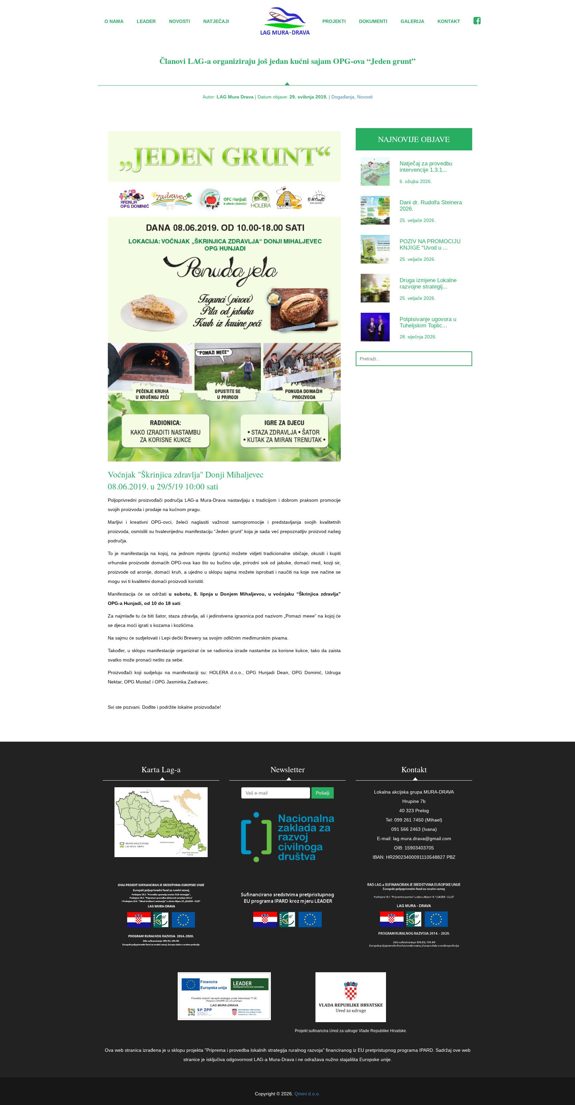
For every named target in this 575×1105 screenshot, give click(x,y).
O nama (113, 21)
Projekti (334, 21)
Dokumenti (373, 21)
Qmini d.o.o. (307, 1093)
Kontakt (449, 21)
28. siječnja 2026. (418, 336)
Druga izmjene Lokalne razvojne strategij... (428, 283)
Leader (146, 21)
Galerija (412, 21)
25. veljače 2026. (418, 220)
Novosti (179, 21)
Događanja (342, 96)
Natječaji (216, 21)
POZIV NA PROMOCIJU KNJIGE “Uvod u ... (430, 244)
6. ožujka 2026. (416, 181)
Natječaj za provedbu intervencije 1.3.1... (426, 166)
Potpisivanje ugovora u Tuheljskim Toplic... (428, 322)
